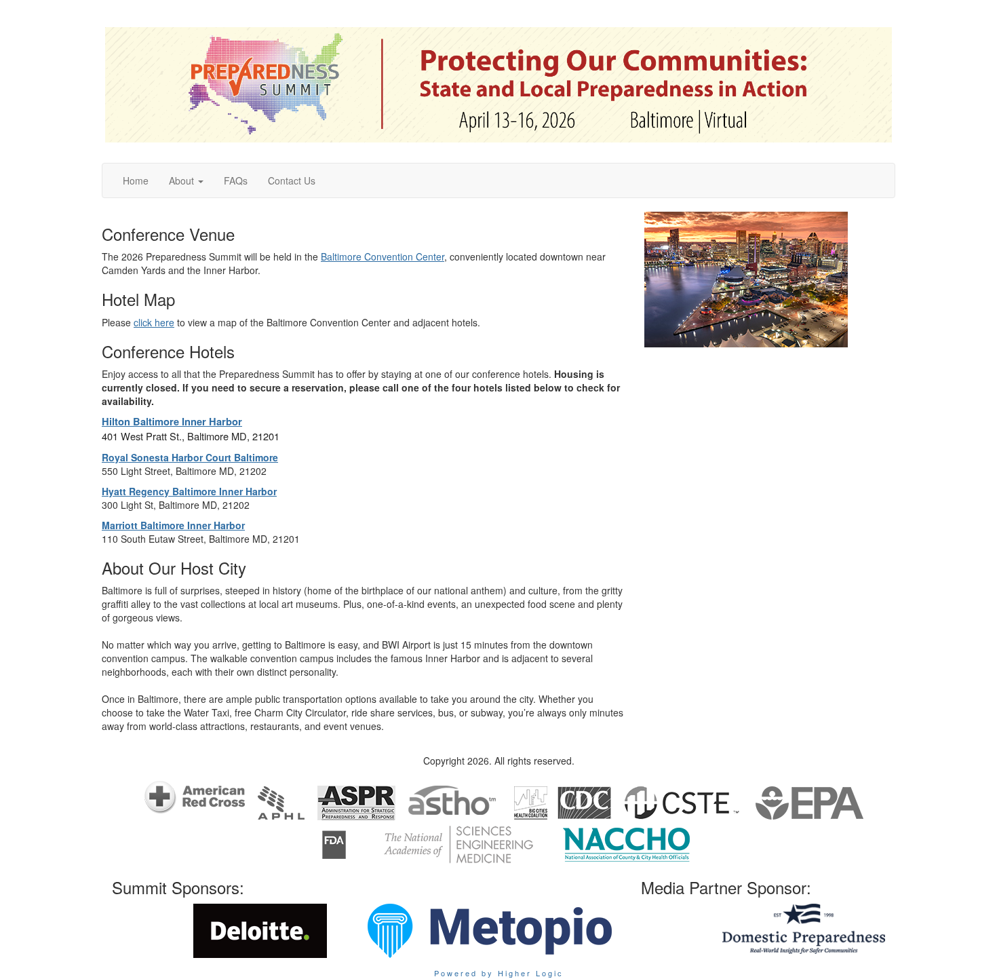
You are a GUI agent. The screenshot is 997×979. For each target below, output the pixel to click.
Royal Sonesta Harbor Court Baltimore (190, 457)
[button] (186, 180)
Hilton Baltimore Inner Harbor (172, 422)
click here (154, 322)
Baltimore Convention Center (382, 256)
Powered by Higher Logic (499, 972)
